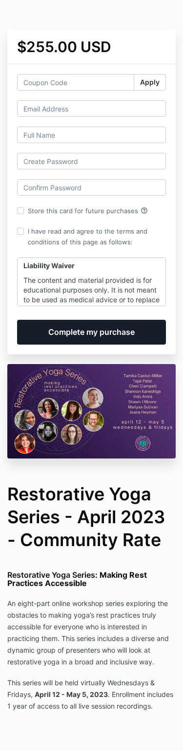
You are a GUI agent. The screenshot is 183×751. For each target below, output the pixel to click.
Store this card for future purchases (88, 211)
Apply (150, 82)
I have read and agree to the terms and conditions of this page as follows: (87, 236)
